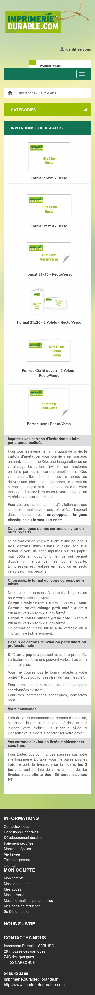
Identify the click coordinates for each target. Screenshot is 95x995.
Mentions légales (17, 848)
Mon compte (14, 878)
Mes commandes (17, 883)
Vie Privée (12, 854)
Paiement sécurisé (18, 843)
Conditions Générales (21, 831)
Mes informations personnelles (28, 900)
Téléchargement (17, 859)
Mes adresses (15, 894)
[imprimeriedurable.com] (47, 17)
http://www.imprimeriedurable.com (34, 984)
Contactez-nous (16, 826)
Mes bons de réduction (22, 905)
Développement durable (23, 837)
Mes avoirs (12, 889)
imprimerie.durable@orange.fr (31, 979)
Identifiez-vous (78, 49)
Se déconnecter (17, 911)
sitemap (10, 865)
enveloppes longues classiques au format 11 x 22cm (47, 517)
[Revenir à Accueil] (10, 92)
